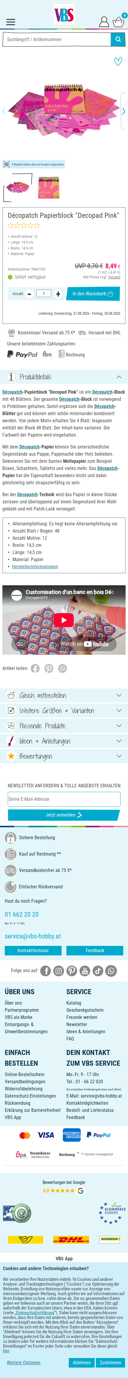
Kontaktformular (33, 950)
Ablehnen (82, 1362)
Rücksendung (17, 1103)
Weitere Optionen (23, 1362)
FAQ (70, 1039)
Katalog (73, 1003)
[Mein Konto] (104, 21)
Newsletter (76, 1024)
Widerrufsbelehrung (24, 1089)
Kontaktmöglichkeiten (87, 1103)
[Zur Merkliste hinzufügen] (118, 61)
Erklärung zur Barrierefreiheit (33, 1110)
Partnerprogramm (22, 1010)
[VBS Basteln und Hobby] (64, 14)
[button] (8, 111)
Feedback (95, 950)
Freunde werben (81, 1017)
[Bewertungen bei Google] (64, 1187)
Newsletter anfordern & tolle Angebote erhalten (64, 786)
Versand (114, 277)
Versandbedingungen (25, 1081)
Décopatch (12, 392)
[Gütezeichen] (17, 1213)
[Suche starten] (118, 39)
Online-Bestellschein (24, 1074)
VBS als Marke (18, 1017)
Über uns (13, 1003)
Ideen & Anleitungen (85, 1031)
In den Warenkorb (89, 294)
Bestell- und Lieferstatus (90, 1110)
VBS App (13, 1117)
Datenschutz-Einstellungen (30, 1096)
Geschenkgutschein (85, 1010)
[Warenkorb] (118, 21)
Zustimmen (110, 1362)
